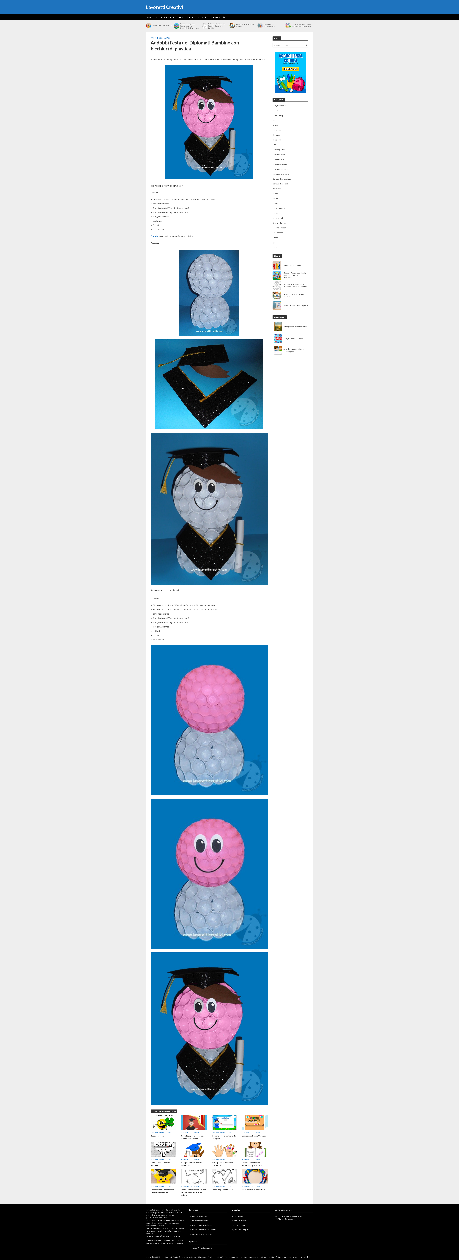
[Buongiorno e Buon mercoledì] (278, 326)
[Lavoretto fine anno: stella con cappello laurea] (163, 1176)
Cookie (181, 1243)
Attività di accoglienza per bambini (245, 25)
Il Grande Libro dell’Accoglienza (269, 25)
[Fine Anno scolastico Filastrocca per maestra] (255, 1149)
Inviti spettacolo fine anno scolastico (223, 1164)
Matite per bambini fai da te (162, 25)
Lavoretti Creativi (164, 7)
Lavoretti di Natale (200, 1216)
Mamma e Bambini (239, 1220)
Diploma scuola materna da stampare (224, 1137)
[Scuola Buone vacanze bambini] (163, 1149)
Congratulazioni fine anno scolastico (192, 1164)
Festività (202, 17)
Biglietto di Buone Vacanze (254, 1136)
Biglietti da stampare (240, 1229)
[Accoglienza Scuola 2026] (278, 338)
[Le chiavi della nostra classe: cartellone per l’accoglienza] (288, 25)
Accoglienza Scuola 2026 (293, 338)
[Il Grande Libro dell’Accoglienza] (260, 25)
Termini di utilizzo (161, 1243)
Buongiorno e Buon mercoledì (295, 327)
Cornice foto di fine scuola (253, 1189)
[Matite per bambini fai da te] (148, 25)
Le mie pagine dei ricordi (222, 1189)
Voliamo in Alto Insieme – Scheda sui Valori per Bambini (217, 26)
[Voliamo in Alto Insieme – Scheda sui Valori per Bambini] (204, 26)
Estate (180, 17)
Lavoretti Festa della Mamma (204, 1229)
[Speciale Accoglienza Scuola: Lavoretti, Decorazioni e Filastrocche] (176, 26)
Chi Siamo (166, 1240)
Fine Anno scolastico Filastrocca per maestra (252, 1164)
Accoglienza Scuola (165, 17)
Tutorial (154, 236)
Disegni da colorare (240, 1225)
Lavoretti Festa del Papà (202, 1225)
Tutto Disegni (237, 1216)
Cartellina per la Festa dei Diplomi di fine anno (192, 1137)
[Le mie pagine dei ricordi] (224, 1176)
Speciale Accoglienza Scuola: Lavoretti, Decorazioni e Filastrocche (189, 26)
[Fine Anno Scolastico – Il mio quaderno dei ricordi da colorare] (194, 1176)
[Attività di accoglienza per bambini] (232, 25)
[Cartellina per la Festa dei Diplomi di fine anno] (194, 1122)
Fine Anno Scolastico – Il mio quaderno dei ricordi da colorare (193, 1192)
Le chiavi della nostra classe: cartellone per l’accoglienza (301, 25)
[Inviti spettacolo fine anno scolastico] (224, 1149)
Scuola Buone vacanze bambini (160, 1164)
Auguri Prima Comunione (202, 1248)
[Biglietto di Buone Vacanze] (255, 1122)
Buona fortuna (157, 1136)
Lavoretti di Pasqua (200, 1220)
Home (149, 17)
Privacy (173, 1243)
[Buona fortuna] (163, 1122)
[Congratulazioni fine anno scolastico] (194, 1149)
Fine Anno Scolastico (161, 38)
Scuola (189, 17)
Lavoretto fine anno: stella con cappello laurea (162, 1190)
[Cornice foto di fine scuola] (255, 1176)
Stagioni (214, 17)
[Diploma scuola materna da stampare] (224, 1122)
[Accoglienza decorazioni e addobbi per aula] (278, 350)
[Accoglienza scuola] (290, 72)
